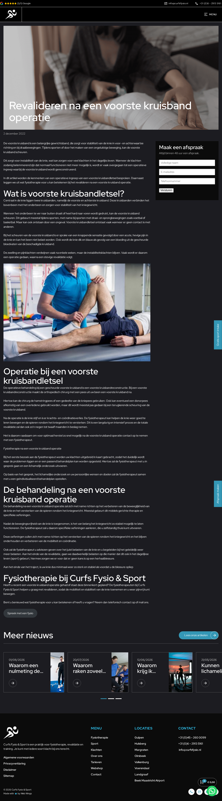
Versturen (166, 190)
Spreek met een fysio (20, 613)
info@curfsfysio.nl (189, 750)
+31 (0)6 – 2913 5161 (190, 743)
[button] (104, 698)
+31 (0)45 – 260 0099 (192, 737)
